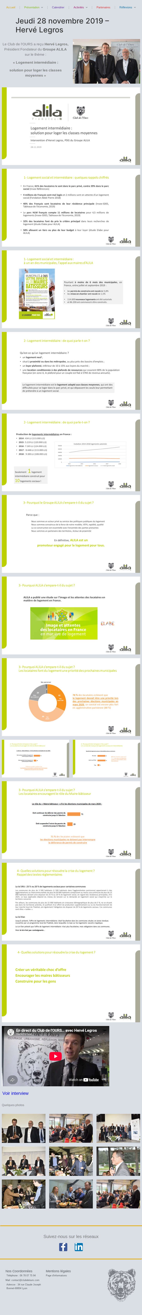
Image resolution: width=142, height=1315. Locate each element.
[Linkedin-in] (79, 1247)
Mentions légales (58, 1271)
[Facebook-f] (63, 1247)
